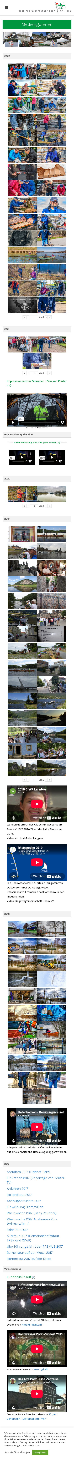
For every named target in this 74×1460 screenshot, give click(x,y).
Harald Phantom (32, 1324)
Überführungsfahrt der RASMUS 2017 (35, 1246)
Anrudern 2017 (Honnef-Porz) (28, 1172)
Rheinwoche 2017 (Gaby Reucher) (31, 1213)
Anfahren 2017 (17, 1189)
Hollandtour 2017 (19, 1195)
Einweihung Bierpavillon (25, 1207)
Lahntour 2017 (17, 1230)
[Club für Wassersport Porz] (45, 7)
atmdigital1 (41, 1369)
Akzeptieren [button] (40, 1452)
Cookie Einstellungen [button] (17, 1452)
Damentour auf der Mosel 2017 (30, 1253)
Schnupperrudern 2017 (24, 1201)
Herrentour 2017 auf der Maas (29, 1259)
